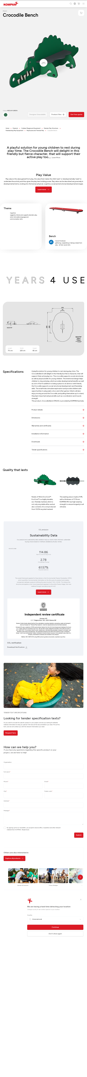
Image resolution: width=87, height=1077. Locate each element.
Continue (55, 927)
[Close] (80, 899)
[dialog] (43, 538)
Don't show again (55, 934)
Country (29, 915)
